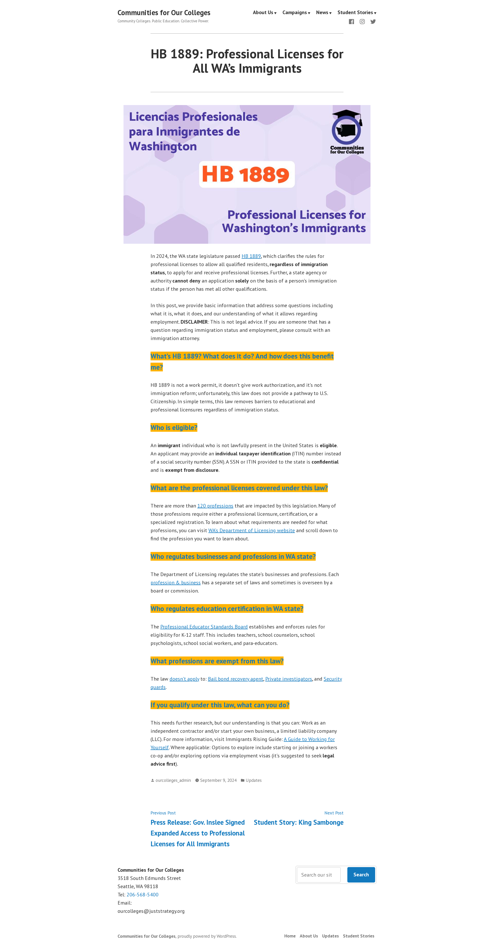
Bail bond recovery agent (235, 678)
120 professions (215, 505)
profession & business (176, 582)
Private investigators (288, 678)
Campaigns (295, 12)
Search (361, 874)
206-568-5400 (142, 894)
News (322, 12)
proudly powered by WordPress (207, 936)
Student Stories (355, 12)
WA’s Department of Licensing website (251, 530)
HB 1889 (251, 256)
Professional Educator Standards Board (204, 626)
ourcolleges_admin (173, 780)
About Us (263, 12)
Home (290, 936)
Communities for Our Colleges (164, 12)
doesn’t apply (184, 678)
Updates (254, 780)
